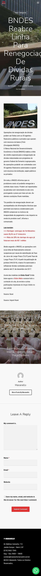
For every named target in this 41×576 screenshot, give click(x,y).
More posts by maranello (20, 392)
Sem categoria (20, 13)
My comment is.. (10, 423)
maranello (13, 86)
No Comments (20, 89)
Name (6, 458)
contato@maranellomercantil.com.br (17, 557)
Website (7, 482)
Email (6, 470)
